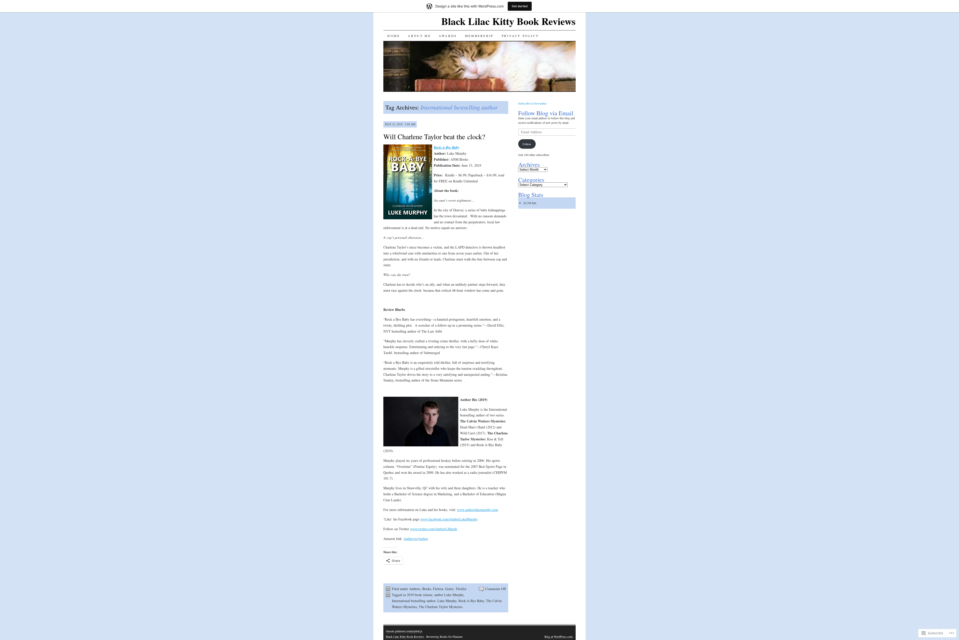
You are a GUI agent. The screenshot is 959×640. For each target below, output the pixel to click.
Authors (414, 588)
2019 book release (419, 594)
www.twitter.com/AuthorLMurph (433, 528)
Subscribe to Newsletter (532, 103)
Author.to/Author (416, 538)
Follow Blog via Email (545, 113)
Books (426, 588)
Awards (448, 36)
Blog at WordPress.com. (558, 637)
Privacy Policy (520, 36)
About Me (419, 36)
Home (393, 36)
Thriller (461, 588)
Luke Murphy (447, 600)
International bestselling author (413, 600)
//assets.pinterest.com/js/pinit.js (404, 631)
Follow (527, 144)
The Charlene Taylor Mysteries (441, 606)
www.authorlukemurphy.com (477, 509)
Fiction (438, 588)
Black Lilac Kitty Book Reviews (508, 21)
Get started (520, 6)
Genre (449, 588)
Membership (479, 36)
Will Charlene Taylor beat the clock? (434, 136)
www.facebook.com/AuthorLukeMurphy (449, 519)
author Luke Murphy (449, 594)
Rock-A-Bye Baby (471, 600)
